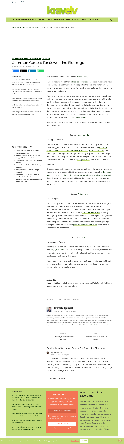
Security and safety (62, 20)
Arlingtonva (83, 194)
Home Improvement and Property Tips (30, 20)
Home (14, 27)
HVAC (50, 20)
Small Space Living (79, 20)
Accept (84, 441)
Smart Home (93, 20)
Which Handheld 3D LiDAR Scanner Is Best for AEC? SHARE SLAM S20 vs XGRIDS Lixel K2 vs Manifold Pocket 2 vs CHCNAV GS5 (27, 82)
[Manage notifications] (120, 440)
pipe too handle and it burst (85, 224)
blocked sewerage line (82, 82)
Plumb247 (83, 237)
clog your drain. (57, 250)
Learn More (75, 441)
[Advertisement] (62, 43)
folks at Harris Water (91, 212)
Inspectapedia (83, 135)
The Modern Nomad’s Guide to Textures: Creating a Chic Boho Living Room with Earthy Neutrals (27, 91)
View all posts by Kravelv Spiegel (65, 311)
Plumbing (45, 58)
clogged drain (83, 159)
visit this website (79, 117)
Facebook (105, 325)
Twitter (91, 325)
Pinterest (97, 325)
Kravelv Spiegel (19, 67)
